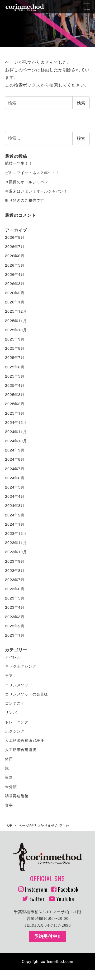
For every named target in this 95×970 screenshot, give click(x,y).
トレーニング (16, 721)
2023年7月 (15, 579)
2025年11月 (16, 320)
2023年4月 (15, 607)
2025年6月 (15, 366)
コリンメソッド (18, 684)
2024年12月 (16, 422)
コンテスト (15, 703)
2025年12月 (16, 311)
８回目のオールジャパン (26, 181)
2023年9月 (15, 561)
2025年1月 (15, 413)
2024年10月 (16, 440)
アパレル (13, 656)
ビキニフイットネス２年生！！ (32, 172)
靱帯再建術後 (16, 795)
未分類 (11, 786)
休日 (9, 758)
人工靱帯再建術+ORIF (25, 740)
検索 (81, 103)
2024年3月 (15, 505)
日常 (9, 777)
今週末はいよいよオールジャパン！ (36, 191)
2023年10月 (16, 551)
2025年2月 (15, 403)
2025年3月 (15, 394)
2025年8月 (15, 348)
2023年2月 (15, 625)
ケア (9, 675)
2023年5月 (15, 598)
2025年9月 (15, 339)
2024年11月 (16, 431)
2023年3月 (15, 616)
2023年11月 (16, 542)
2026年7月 (15, 246)
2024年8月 (15, 459)
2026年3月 (15, 283)
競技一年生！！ (18, 163)
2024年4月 (15, 496)
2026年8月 (15, 237)
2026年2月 (15, 292)
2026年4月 (15, 274)
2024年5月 (15, 487)
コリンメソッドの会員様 (26, 694)
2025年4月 (15, 385)
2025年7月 (15, 357)
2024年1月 (15, 524)
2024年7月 (15, 468)
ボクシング (15, 731)
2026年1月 (15, 301)
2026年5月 (15, 265)
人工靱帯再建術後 (20, 749)
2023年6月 (15, 588)
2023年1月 (15, 635)
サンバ (11, 712)
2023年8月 (15, 570)
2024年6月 (15, 477)
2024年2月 (15, 514)
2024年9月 (15, 450)
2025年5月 (15, 376)
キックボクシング (20, 666)
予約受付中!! (47, 936)
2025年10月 (16, 329)
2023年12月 (16, 533)
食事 (9, 805)
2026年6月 (15, 255)
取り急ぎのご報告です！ (26, 200)
